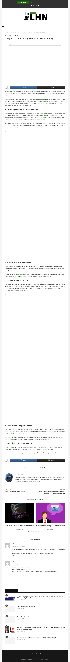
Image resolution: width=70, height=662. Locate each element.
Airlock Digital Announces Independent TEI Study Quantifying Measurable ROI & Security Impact (40, 597)
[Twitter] (33, 5)
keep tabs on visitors (20, 274)
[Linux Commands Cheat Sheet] (10, 609)
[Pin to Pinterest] (42, 468)
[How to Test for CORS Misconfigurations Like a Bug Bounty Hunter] (19, 513)
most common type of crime (45, 101)
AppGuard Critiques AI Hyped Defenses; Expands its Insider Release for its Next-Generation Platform (41, 628)
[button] (30, 2)
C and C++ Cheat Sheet (24, 617)
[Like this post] (37, 468)
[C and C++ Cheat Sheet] (10, 619)
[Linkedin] (36, 5)
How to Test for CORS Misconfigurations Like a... (19, 526)
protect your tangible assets (13, 437)
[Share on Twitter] (40, 468)
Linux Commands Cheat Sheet (26, 606)
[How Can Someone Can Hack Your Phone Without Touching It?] (10, 640)
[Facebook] (31, 5)
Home (6, 32)
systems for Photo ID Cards (46, 115)
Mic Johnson (12, 41)
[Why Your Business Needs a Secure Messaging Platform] (50, 513)
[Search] (67, 26)
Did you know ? (15, 32)
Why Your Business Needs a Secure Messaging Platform (50, 526)
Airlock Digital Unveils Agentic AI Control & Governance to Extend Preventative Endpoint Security (43, 2)
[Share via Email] (44, 468)
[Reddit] (38, 5)
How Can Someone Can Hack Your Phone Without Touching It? (37, 638)
